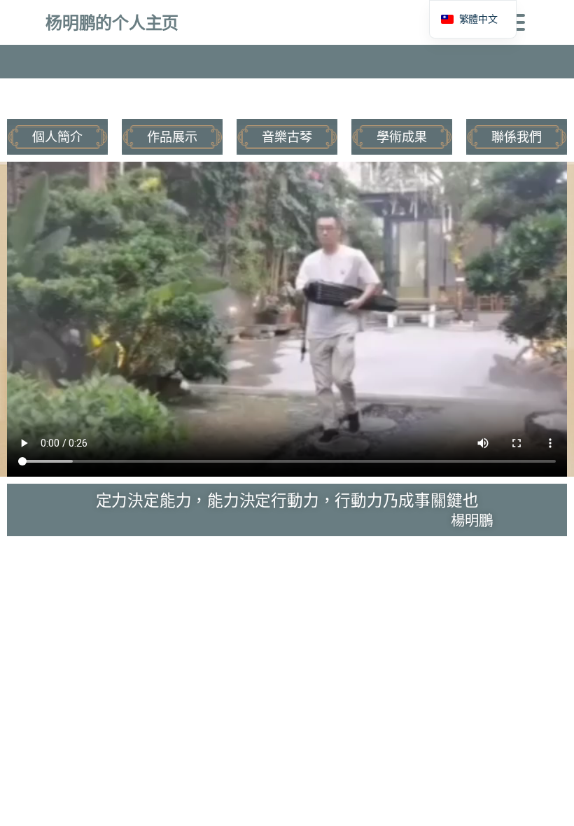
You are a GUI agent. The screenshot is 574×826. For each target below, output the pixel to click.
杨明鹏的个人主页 (112, 22)
